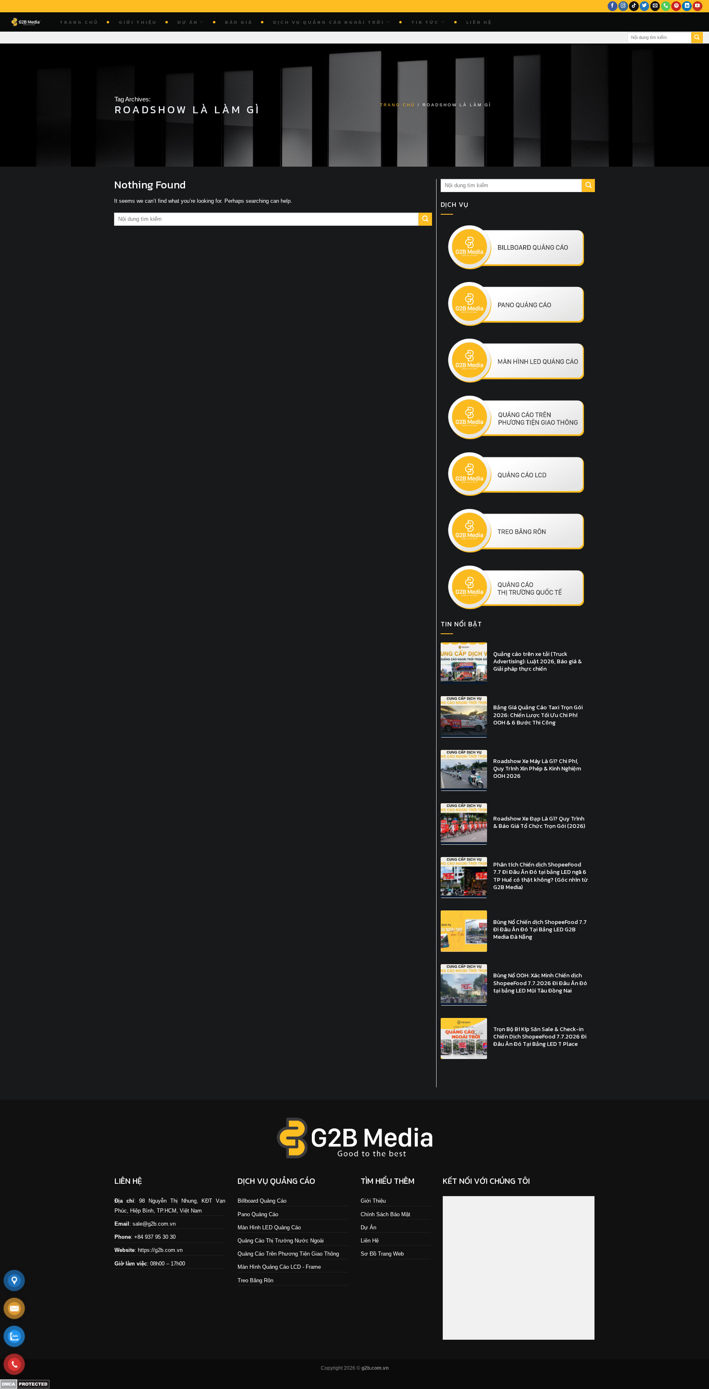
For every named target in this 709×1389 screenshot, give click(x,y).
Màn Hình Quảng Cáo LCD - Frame (279, 1267)
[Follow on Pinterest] (676, 6)
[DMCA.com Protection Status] (25, 1383)
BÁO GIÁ (239, 22)
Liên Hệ (479, 22)
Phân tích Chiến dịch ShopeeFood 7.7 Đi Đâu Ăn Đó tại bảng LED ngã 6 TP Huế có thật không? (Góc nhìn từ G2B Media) (540, 876)
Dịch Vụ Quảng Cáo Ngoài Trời (328, 22)
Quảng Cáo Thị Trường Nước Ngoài (281, 1241)
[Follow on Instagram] (623, 6)
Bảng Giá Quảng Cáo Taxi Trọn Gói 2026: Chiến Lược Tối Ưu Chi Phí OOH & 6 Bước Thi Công (538, 715)
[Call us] (666, 6)
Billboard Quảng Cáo (262, 1201)
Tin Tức (425, 22)
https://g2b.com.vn (160, 1250)
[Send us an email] (655, 6)
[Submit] (697, 38)
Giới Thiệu (138, 22)
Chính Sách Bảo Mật (385, 1214)
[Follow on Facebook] (613, 6)
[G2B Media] (26, 22)
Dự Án (187, 22)
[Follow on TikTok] (634, 6)
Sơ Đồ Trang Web (382, 1254)
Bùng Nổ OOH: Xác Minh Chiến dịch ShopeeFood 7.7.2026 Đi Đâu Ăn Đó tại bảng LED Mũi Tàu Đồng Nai (540, 983)
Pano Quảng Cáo (258, 1214)
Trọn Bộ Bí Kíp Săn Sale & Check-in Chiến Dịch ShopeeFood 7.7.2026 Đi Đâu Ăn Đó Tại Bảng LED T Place (539, 1037)
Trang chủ (78, 22)
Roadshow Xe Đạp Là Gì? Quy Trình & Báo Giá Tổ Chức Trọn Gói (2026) (539, 822)
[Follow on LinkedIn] (687, 6)
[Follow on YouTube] (697, 6)
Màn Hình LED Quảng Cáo (269, 1227)
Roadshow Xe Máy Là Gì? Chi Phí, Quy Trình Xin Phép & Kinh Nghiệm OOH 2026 (537, 769)
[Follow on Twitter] (645, 6)
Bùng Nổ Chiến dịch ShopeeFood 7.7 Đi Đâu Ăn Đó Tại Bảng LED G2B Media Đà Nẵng (540, 930)
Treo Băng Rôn (255, 1280)
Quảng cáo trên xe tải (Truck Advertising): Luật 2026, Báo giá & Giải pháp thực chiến (537, 662)
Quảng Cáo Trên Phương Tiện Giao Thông (288, 1254)
